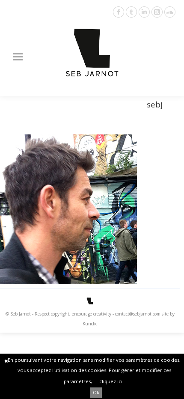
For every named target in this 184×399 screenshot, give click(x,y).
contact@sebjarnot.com (137, 314)
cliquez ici (110, 381)
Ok (96, 392)
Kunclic (90, 324)
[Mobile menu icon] (18, 57)
